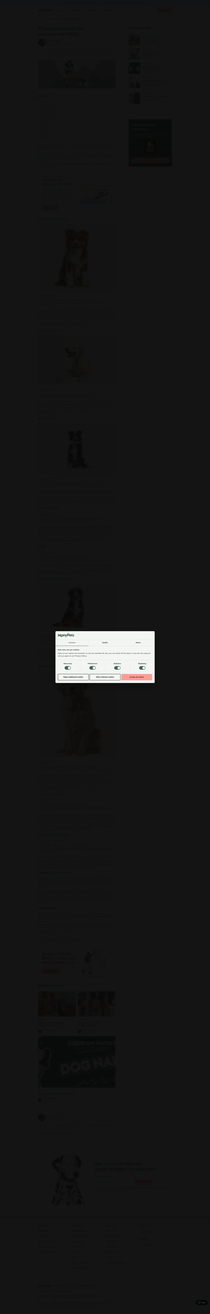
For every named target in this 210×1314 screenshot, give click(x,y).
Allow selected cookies (105, 677)
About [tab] (138, 643)
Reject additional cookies (73, 677)
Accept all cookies (137, 677)
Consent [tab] (72, 643)
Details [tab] (105, 643)
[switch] (92, 668)
